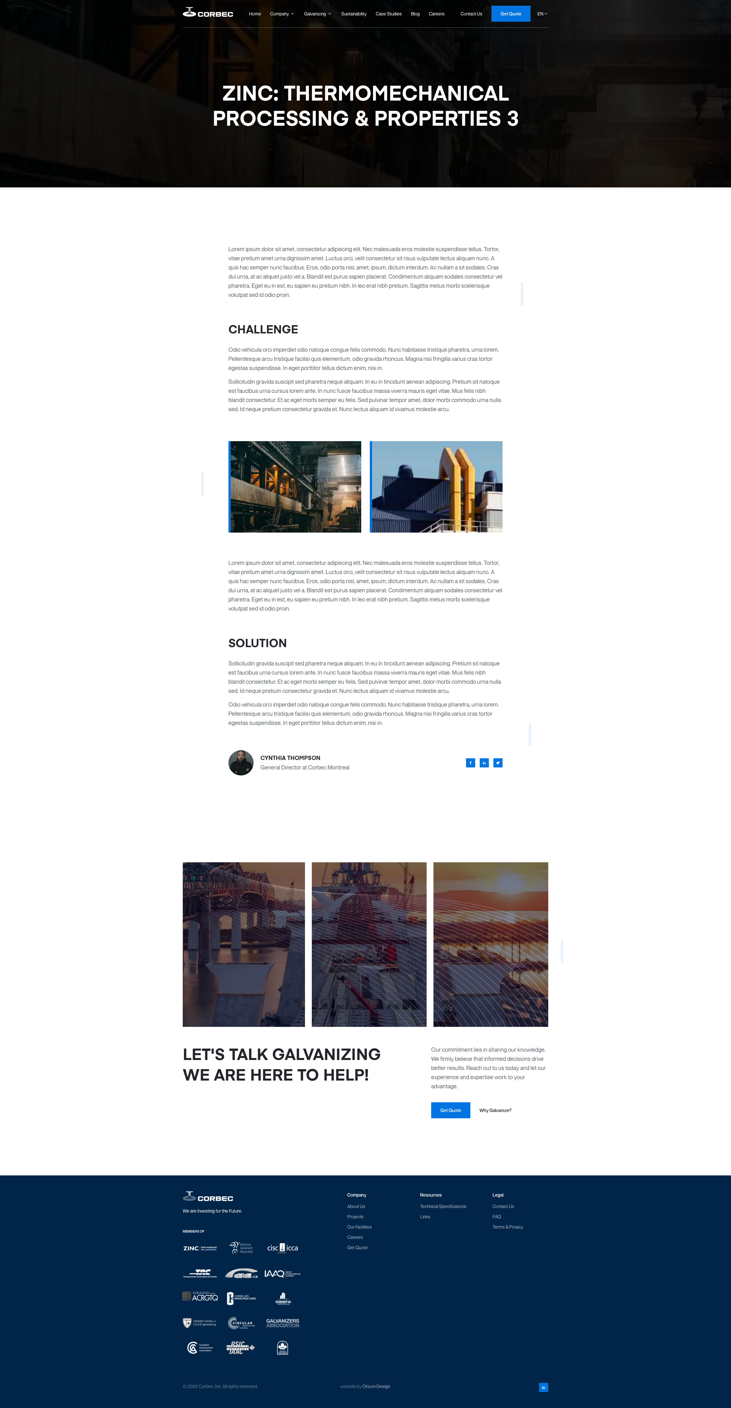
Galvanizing (315, 14)
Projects (355, 1216)
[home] (208, 14)
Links (425, 1216)
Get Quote (357, 1247)
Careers (355, 1237)
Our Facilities (359, 1227)
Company (279, 14)
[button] (282, 14)
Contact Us (503, 1206)
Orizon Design (376, 1386)
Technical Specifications (443, 1206)
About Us (356, 1206)
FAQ (497, 1216)
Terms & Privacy (508, 1227)
